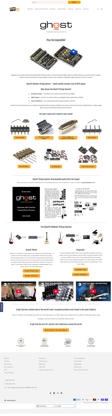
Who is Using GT (8, 367)
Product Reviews (9, 372)
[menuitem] (30, 9)
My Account (42, 358)
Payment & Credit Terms (81, 370)
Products (6, 361)
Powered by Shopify (104, 402)
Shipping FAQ (77, 364)
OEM (5, 370)
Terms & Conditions (79, 358)
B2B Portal (42, 367)
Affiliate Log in (43, 361)
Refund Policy (78, 367)
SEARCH (74, 2)
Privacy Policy (78, 361)
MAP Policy (42, 364)
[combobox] (48, 2)
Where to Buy (8, 364)
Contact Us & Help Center (46, 370)
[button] (101, 9)
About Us (6, 358)
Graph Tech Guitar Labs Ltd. (93, 402)
